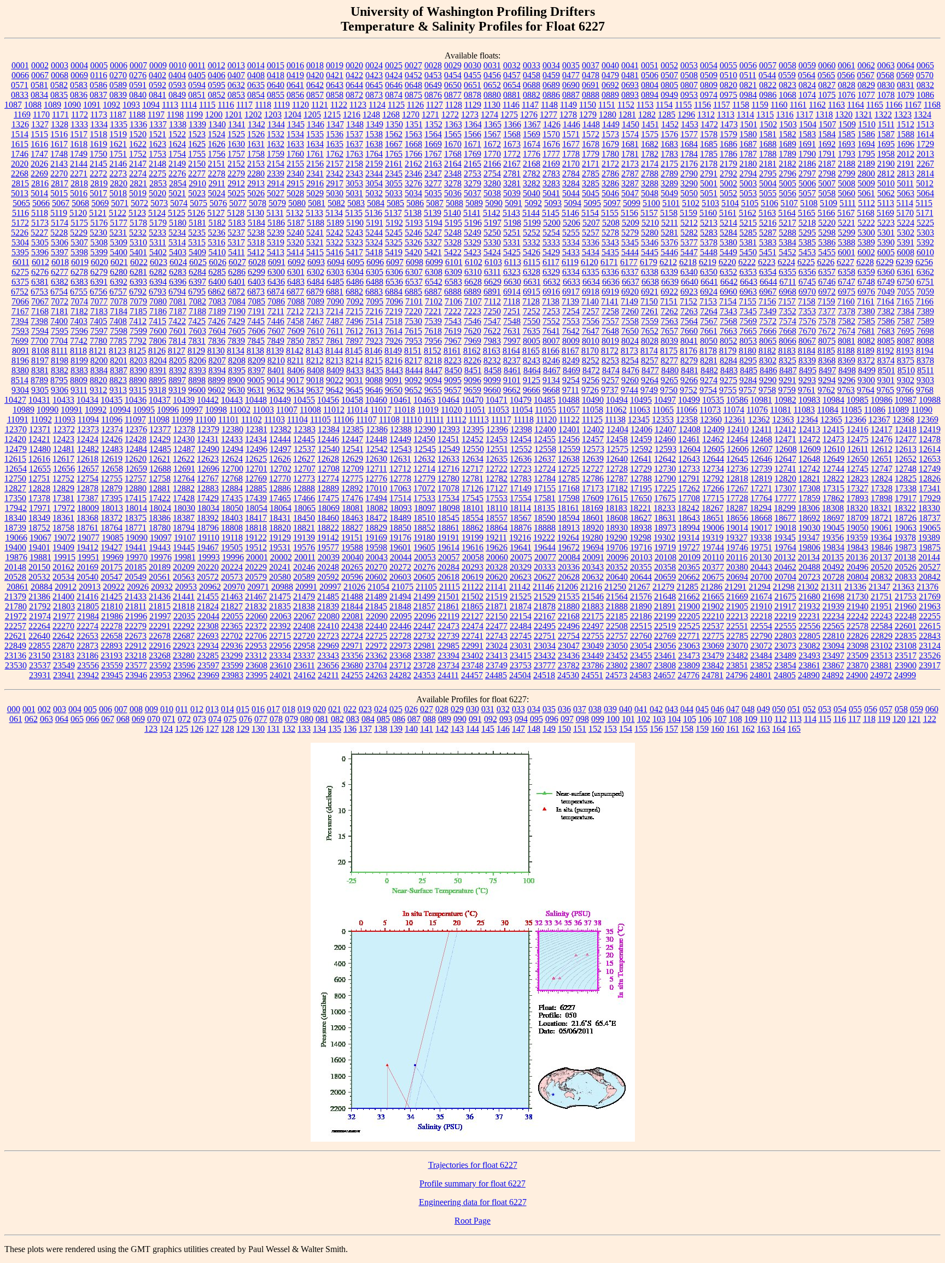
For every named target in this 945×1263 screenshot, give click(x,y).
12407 (665, 429)
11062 (616, 409)
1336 (138, 124)
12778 (400, 478)
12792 (713, 478)
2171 (590, 163)
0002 (40, 65)
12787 (617, 478)
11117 (501, 419)
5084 (375, 203)
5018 (118, 193)
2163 (433, 163)
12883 (208, 488)
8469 (571, 370)
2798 (827, 173)
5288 (787, 232)
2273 (118, 173)
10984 (833, 399)
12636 (521, 458)
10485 (545, 399)
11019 (428, 409)
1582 (787, 134)
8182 (767, 350)
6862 (216, 291)
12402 (593, 429)
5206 (571, 222)
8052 (728, 340)
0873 (374, 94)
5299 (846, 232)
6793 (157, 291)
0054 (709, 65)
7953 (413, 340)
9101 (512, 380)
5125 (176, 213)
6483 (296, 281)
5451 (768, 252)
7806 (157, 340)
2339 (275, 173)
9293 (807, 380)
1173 (98, 114)
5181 (197, 222)
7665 (748, 331)
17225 (665, 488)
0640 (275, 85)
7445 (256, 321)
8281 (709, 360)
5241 (315, 232)
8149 (393, 350)
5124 (157, 213)
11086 (874, 409)
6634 (591, 281)
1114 (188, 104)
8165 (531, 350)
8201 (118, 360)
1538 (374, 134)
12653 (930, 458)
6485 (335, 281)
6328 (531, 272)
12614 (930, 449)
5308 (99, 242)
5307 (79, 242)
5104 (730, 203)
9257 (610, 380)
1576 (669, 134)
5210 (650, 222)
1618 (79, 144)
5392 (925, 242)
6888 (453, 291)
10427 (15, 399)
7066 (20, 301)
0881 (512, 94)
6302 (315, 272)
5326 (413, 242)
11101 (228, 419)
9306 (59, 390)
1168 (932, 104)
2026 (39, 163)
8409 (335, 370)
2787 (630, 173)
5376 (669, 242)
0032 (512, 65)
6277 (59, 272)
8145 (354, 350)
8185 (826, 350)
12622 (184, 458)
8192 (885, 350)
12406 (641, 429)
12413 (809, 429)
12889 (328, 488)
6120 (589, 262)
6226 (826, 262)
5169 (885, 213)
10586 (737, 399)
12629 (352, 458)
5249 (472, 232)
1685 (709, 144)
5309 (118, 242)
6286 (237, 272)
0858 (334, 94)
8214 (354, 360)
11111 (434, 419)
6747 (846, 281)
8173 (629, 350)
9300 (866, 380)
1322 (883, 114)
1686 (728, 144)
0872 (354, 94)
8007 (551, 340)
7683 (886, 331)
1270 (410, 114)
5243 (354, 232)
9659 (472, 390)
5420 (413, 252)
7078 (118, 301)
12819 (761, 478)
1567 (492, 134)
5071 (120, 203)
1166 (893, 104)
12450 (424, 439)
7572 (768, 321)
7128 (531, 301)
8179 (728, 350)
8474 (611, 370)
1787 (748, 153)
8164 (511, 350)
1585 (846, 134)
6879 (315, 291)
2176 (689, 163)
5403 (177, 252)
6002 (866, 252)
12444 (280, 439)
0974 (709, 94)
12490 (208, 449)
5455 (827, 252)
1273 (470, 114)
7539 (433, 321)
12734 (713, 468)
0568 (885, 75)
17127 (497, 488)
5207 (591, 222)
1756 (216, 153)
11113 (479, 419)
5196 (473, 222)
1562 (393, 134)
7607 (276, 331)
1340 (217, 124)
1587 (886, 134)
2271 (79, 173)
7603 (197, 331)
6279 (99, 272)
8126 (157, 350)
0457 (512, 75)
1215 (332, 114)
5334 (571, 242)
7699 (19, 340)
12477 (906, 439)
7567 (709, 321)
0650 (453, 85)
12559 (569, 449)
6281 (138, 272)
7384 (905, 311)
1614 (925, 134)
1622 (138, 144)
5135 (354, 213)
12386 (377, 429)
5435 (610, 252)
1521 (157, 134)
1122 (338, 104)
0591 (138, 85)
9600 (197, 390)
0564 (806, 75)
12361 (735, 419)
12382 (280, 429)
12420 (15, 439)
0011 (197, 65)
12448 (376, 439)
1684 (689, 144)
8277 (669, 360)
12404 (617, 429)
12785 (569, 478)
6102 (473, 262)
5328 (453, 242)
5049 (669, 193)
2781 (512, 173)
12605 (714, 449)
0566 (846, 75)
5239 (275, 232)
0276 (138, 75)
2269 (39, 173)
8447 (433, 370)
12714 (424, 468)
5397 (59, 252)
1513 (925, 124)
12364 (807, 419)
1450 (630, 124)
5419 (393, 252)
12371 (40, 429)
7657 (669, 331)
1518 (98, 134)
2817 (59, 183)
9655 (433, 390)
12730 (665, 468)
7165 (905, 301)
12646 (761, 458)
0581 (39, 85)
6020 (99, 262)
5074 (179, 203)
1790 (807, 153)
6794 (177, 291)
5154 (590, 213)
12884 (232, 488)
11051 (475, 409)
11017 (381, 409)
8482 (709, 370)
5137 (393, 213)
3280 (492, 183)
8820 (98, 380)
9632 (275, 390)
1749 (79, 153)
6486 (355, 281)
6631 (532, 281)
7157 (787, 301)
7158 (806, 301)
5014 (39, 193)
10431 (39, 399)
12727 (593, 468)
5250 (492, 232)
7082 (197, 301)
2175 (669, 163)
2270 (59, 173)
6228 (865, 262)
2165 (472, 163)
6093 (316, 262)
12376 (136, 429)
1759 (275, 153)
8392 (177, 370)
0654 (512, 85)
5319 (275, 242)
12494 (232, 449)
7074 (79, 301)
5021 (177, 193)
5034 (413, 193)
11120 (546, 419)
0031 (492, 65)
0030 (472, 65)
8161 (452, 350)
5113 (885, 203)
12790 (665, 478)
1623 (157, 144)
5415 (315, 252)
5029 (315, 193)
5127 (216, 213)
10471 (497, 399)
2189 (866, 163)
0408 (256, 75)
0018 (315, 65)
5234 (177, 232)
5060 (846, 193)
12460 (665, 439)
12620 (136, 458)
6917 (571, 291)
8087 (905, 340)
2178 (709, 163)
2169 (551, 163)
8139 (275, 350)
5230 (98, 232)
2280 (256, 173)
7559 (649, 321)
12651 (881, 458)
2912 (236, 183)
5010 (886, 183)
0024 (374, 65)
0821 (748, 85)
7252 (531, 311)
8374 (886, 360)
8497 (827, 370)
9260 (630, 380)
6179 (648, 262)
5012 (925, 183)
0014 (256, 65)
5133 (314, 213)
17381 (63, 498)
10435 (111, 399)
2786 (610, 173)
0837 (98, 94)
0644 (354, 85)
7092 (355, 301)
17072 (424, 488)
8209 (256, 360)
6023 (158, 262)
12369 (927, 419)
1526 (256, 134)
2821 (138, 183)
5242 (334, 232)
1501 (748, 124)
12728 (617, 468)
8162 (472, 350)
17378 (39, 498)
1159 (759, 104)
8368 (827, 360)
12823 (857, 478)
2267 (925, 163)
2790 (689, 173)
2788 (649, 173)
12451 (448, 439)
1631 (256, 144)
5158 (669, 213)
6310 (473, 272)
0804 (649, 85)
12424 (87, 439)
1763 (354, 153)
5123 (137, 213)
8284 (728, 360)
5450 (748, 252)
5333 (551, 242)
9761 (806, 390)
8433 (355, 370)
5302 (905, 232)
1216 (351, 114)
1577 (689, 134)
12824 (881, 478)
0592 (157, 85)
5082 (336, 203)
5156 (629, 213)
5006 (807, 183)
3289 (669, 183)
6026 (217, 262)
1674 (531, 144)
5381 (748, 242)
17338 (906, 488)
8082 (866, 340)
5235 (197, 232)
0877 (453, 94)
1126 (415, 104)
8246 (551, 360)
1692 (827, 144)
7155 (747, 301)
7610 (315, 331)
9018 (315, 380)
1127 (434, 104)
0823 (787, 85)
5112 (866, 203)
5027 (275, 193)
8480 (670, 370)
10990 (48, 409)
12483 (112, 449)
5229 (79, 232)
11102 (251, 419)
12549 (449, 449)
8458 (492, 370)
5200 (552, 222)
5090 (494, 203)
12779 (424, 478)
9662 (512, 390)
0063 (886, 65)
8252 (590, 360)
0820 (728, 85)
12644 (713, 458)
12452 (472, 439)
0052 (669, 65)
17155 (545, 488)
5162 (747, 213)
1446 (571, 124)
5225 (925, 222)
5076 (218, 203)
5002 (728, 183)
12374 (112, 429)
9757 (747, 390)
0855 (275, 94)
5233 (157, 232)
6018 (60, 262)
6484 (315, 281)
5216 (768, 222)
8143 (314, 350)
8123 (117, 350)
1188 (137, 114)
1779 (590, 153)
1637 (354, 144)
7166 (925, 301)
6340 (689, 272)
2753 (472, 173)
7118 (511, 301)
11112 (456, 419)
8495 (807, 370)
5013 (19, 193)
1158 (740, 104)
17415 (136, 498)
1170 (41, 114)
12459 (641, 439)
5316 (216, 242)
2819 (99, 183)
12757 (136, 478)
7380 (866, 311)
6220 (727, 262)
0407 (236, 75)
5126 (196, 213)
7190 (237, 311)
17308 (809, 488)
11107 (366, 419)
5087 (435, 203)
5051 (709, 193)
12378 (184, 429)
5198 (512, 222)
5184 (256, 222)
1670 (453, 144)
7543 (453, 321)
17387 (87, 498)
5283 (709, 232)
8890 (138, 380)
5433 (571, 252)
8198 (59, 360)
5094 (572, 203)
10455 (304, 399)
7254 (571, 311)
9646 (374, 390)
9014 (275, 380)
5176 (99, 222)
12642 (665, 458)
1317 (804, 114)
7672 (827, 331)
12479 (16, 449)
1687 (748, 144)
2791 (709, 173)
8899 (216, 380)
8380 (20, 370)
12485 (160, 449)
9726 (590, 390)
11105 (320, 419)
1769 (472, 153)
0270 (118, 75)
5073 (159, 203)
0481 (630, 75)
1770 (492, 153)
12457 (593, 439)
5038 (492, 193)
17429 (208, 498)
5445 (649, 252)
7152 (688, 301)
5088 (454, 203)
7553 (571, 321)
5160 (708, 213)
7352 (787, 311)
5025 (236, 193)
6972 (827, 291)
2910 (197, 183)
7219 (393, 311)
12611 (857, 449)
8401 (276, 370)
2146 (118, 163)
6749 (886, 281)
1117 (244, 104)
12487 (184, 449)
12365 (831, 419)
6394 (158, 281)
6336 (610, 272)
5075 (198, 203)
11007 (287, 409)
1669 (433, 144)
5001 (709, 183)
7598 (118, 331)
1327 (40, 124)
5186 (276, 222)
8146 (373, 350)
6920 (630, 291)
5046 (610, 193)
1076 (846, 94)
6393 (138, 281)
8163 (491, 350)
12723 (521, 468)
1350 (394, 124)
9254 (571, 380)
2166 (492, 163)
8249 (571, 360)
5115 (923, 203)
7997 (512, 340)
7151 (669, 301)
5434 (590, 252)
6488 (374, 281)
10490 (593, 399)
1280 (607, 114)
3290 (689, 183)
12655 (40, 468)
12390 (425, 429)
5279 (630, 232)
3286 (610, 183)
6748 (866, 281)
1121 (319, 104)
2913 (256, 183)
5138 (413, 213)
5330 (492, 242)
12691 (184, 468)
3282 (531, 183)
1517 (79, 134)
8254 (630, 360)
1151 (606, 104)
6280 (118, 272)
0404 (177, 75)
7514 (374, 321)
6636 (611, 281)
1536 (334, 134)
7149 (629, 301)
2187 (827, 163)
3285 (590, 183)
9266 (689, 380)
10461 (400, 399)
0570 (925, 75)
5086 (415, 203)
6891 (492, 291)
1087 (13, 104)
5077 (238, 203)
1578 (709, 134)
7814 (177, 340)
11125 (592, 419)
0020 (354, 65)
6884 (393, 291)
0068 (59, 75)
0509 (709, 75)
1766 (413, 153)
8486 (768, 370)
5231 (118, 232)
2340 (295, 173)
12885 (256, 488)
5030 (334, 193)
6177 (629, 262)
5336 (590, 242)
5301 (886, 232)
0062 (866, 65)
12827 (15, 488)
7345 (748, 311)
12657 (88, 468)
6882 (354, 291)
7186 (158, 311)
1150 (587, 104)
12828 (39, 488)
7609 (296, 331)
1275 (509, 114)
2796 (787, 173)
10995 (144, 409)
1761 (315, 153)
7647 (590, 331)
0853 (236, 94)
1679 (610, 144)
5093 (553, 203)
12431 (208, 439)
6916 (551, 291)
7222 (453, 311)
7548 (512, 321)
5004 (768, 183)
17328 (881, 488)
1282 (647, 114)
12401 (569, 429)
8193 (905, 350)
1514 (19, 134)
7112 (492, 301)
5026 (256, 193)
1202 (253, 114)
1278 (568, 114)
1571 (571, 134)
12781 (472, 478)
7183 (99, 311)
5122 (117, 213)
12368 (903, 419)
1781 (630, 153)
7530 (413, 321)
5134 (334, 213)
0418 (275, 75)
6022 (139, 262)
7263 (689, 311)
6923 (689, 291)
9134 (551, 380)
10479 (521, 399)
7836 (216, 340)
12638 (569, 458)
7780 (98, 340)
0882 (531, 94)
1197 (156, 114)
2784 (571, 173)
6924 (709, 291)
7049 (886, 291)
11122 (569, 419)
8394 (217, 370)
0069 (79, 75)
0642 (315, 85)
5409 (197, 252)
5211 (669, 222)
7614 (393, 331)
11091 (17, 419)
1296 (686, 114)
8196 (20, 360)
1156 (702, 104)
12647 (785, 458)
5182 (217, 222)
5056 (787, 193)
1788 (768, 153)
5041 (551, 193)
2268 (19, 173)
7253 (551, 311)
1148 (549, 104)
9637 (315, 390)
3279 (472, 183)
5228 (59, 232)
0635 (256, 85)
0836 (79, 94)
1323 (903, 114)
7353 (807, 311)
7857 (315, 340)
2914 (275, 183)
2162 (413, 163)
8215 (374, 360)
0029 (453, 65)
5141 (472, 213)
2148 (157, 163)
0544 (767, 75)
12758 (160, 478)
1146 (511, 104)
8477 (650, 370)
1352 (433, 124)
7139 (570, 301)
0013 (236, 65)
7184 (118, 311)
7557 (610, 321)
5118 (39, 213)
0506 (649, 75)
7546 (472, 321)
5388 (846, 242)
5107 (789, 203)
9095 (453, 380)
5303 (925, 232)
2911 (216, 183)
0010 (177, 65)
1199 (194, 114)
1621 (118, 144)
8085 (886, 340)
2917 (334, 183)
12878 (87, 488)
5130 (255, 213)
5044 (571, 193)
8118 (78, 350)
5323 (354, 242)
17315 (833, 488)
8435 (374, 370)
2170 (571, 163)
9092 (413, 380)
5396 (40, 252)
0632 (236, 85)
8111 (59, 350)
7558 (630, 321)
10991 (72, 409)
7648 (610, 331)
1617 (59, 144)
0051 (649, 65)
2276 (177, 173)
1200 (214, 114)
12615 (15, 458)
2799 (846, 173)
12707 (305, 468)
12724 (545, 468)
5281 (669, 232)
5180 (177, 222)
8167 (570, 350)
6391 (99, 281)
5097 (612, 203)
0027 (413, 65)
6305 (374, 272)
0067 (40, 75)
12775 (352, 478)
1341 (237, 124)
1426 (552, 124)
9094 (433, 380)
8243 (531, 360)
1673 (512, 144)
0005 (99, 65)
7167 (20, 311)
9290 (768, 380)
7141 (610, 301)
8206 (197, 360)
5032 (374, 193)
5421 (433, 252)
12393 (449, 429)
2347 (433, 173)
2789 (669, 173)
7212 (295, 311)
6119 (570, 262)
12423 (63, 439)
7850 (295, 340)
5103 (710, 203)
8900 (236, 380)
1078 (886, 94)
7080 (158, 301)
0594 (197, 85)
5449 (728, 252)
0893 (630, 94)
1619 (98, 144)
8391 (158, 370)
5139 (432, 213)
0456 (492, 75)
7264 (709, 311)
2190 (886, 163)
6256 (924, 262)
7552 (551, 321)
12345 (639, 419)
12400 (545, 429)
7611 (334, 331)
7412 (138, 321)
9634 (295, 390)
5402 (158, 252)
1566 (472, 134)
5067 (60, 203)
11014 (357, 409)
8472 (591, 370)
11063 (639, 409)
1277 (548, 114)
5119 (58, 213)
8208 (237, 360)
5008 (846, 183)
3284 (571, 183)
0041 (630, 65)
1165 (874, 104)
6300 (276, 272)
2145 (98, 163)
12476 (881, 439)
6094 (336, 262)
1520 (138, 134)
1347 (335, 124)
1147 (530, 104)
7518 (393, 321)
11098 (159, 419)
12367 (879, 419)
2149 (177, 163)
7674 (846, 331)
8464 (532, 370)
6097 (395, 262)
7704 (59, 340)
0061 (846, 65)
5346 (649, 242)
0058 (787, 65)
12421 (39, 439)
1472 (709, 124)
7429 (236, 321)
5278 (610, 232)
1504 (807, 124)
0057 (768, 65)
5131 (275, 213)
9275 (728, 380)
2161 (393, 163)
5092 (533, 203)
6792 (138, 291)
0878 (472, 94)
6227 (845, 262)
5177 (118, 222)
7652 (649, 331)
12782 (497, 478)
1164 (855, 104)
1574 (630, 134)
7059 (925, 291)
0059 (807, 65)
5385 (807, 242)
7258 (610, 311)
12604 (690, 449)
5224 (905, 222)
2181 (768, 163)
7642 (571, 331)
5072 (139, 203)
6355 (787, 272)
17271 (761, 488)
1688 (768, 144)
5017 (98, 193)
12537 (305, 449)
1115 (207, 104)
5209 (630, 222)
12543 (401, 449)
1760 (295, 153)
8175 (669, 350)
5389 (866, 242)
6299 (256, 272)
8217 (413, 360)
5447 (689, 252)
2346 (413, 173)
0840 (138, 94)
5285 (748, 232)
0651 (472, 85)
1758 (256, 153)
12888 (304, 488)
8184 (806, 350)
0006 (118, 65)
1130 (491, 104)
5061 (866, 193)
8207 (217, 360)
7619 (453, 331)
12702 (280, 468)
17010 (376, 488)
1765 (393, 153)
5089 (474, 203)
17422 (160, 498)
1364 (473, 124)
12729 (641, 468)
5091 (513, 203)
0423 (374, 75)
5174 (59, 222)
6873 (256, 291)
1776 (531, 153)
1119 (281, 104)
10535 (713, 399)
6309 (453, 272)
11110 (412, 419)
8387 (118, 370)
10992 (96, 409)
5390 (886, 242)
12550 (473, 449)
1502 (768, 124)
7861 (334, 340)
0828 (846, 85)
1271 (430, 114)
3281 (512, 183)
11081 (780, 409)
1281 (627, 114)
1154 (664, 104)
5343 (610, 242)
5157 (649, 213)
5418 (374, 252)
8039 (669, 340)
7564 (689, 321)
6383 (79, 281)
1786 (728, 153)
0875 (413, 94)
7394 (19, 321)
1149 (568, 104)
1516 (59, 134)
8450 (453, 370)
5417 (354, 252)
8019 (610, 340)
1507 (827, 124)
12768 (232, 478)
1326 (20, 124)
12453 (497, 439)
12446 (328, 439)
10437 (160, 399)
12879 (111, 488)
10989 (23, 409)
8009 (571, 340)
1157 (721, 104)
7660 (689, 331)
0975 (728, 94)
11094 (88, 419)
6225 (806, 262)
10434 (87, 399)
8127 (176, 350)
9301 (886, 380)
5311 (157, 242)
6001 (846, 252)
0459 (551, 75)
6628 (473, 281)
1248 (371, 114)
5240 (295, 232)
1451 (650, 124)
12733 (689, 468)
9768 (925, 390)
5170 (905, 213)
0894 (649, 94)
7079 (138, 301)
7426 (216, 321)
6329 (551, 272)
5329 (472, 242)
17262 (689, 488)
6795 (197, 291)
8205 (177, 360)
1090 (72, 104)
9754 (708, 390)
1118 (263, 104)
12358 (687, 419)
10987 (906, 399)
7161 (865, 301)
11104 (297, 419)
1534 (295, 134)
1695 (886, 144)
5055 (768, 193)
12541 (353, 449)
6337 (630, 272)
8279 (689, 360)
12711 (376, 468)
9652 (413, 390)
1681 (630, 144)
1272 (450, 114)
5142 (491, 213)
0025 (393, 65)
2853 (158, 183)
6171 (609, 262)
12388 (401, 429)
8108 (40, 350)
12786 (593, 478)
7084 (237, 301)
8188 (846, 350)
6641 (709, 281)
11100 (205, 419)
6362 (925, 272)
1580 (748, 134)
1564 (433, 134)
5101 (671, 203)
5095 (592, 203)
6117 (550, 262)
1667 (393, 144)
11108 (389, 419)
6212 (668, 262)
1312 (706, 114)
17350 (15, 498)
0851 (197, 94)
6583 (453, 281)
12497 (280, 449)
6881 (334, 291)
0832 (925, 85)
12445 (304, 439)
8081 (846, 340)
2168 (531, 163)
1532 (275, 134)
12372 (64, 429)
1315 (765, 114)
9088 (374, 380)
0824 (807, 85)
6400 (217, 281)
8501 (886, 370)
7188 (197, 311)
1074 (807, 94)
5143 (511, 213)
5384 (787, 242)
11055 (545, 409)
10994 (120, 409)
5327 (433, 242)
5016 (79, 193)
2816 (40, 183)
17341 (930, 488)
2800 (866, 173)
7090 (335, 301)
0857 (315, 94)
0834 (39, 94)
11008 (310, 409)
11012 (334, 409)
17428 (184, 498)
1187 (117, 114)
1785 (709, 153)
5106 (769, 203)
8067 (807, 340)
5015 (59, 193)
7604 (217, 331)
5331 (512, 242)
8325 (787, 360)
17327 (857, 488)
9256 (590, 380)
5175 (79, 222)
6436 (276, 281)
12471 (785, 439)
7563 (669, 321)
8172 (610, 350)
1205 (312, 114)
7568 (728, 321)
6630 (512, 281)
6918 (590, 291)
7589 (925, 321)
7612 (354, 331)
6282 (158, 272)
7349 (768, 311)
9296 (846, 380)
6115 (531, 262)
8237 (512, 360)
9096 (472, 380)
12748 (906, 468)
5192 (394, 222)
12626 (280, 458)
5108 (809, 203)
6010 (925, 252)
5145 (550, 213)
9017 (295, 380)
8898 (197, 380)
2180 (748, 163)
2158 (354, 163)
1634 (315, 144)
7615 (413, 331)
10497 (665, 399)
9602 (216, 390)
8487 (788, 370)
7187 (177, 311)
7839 (236, 340)
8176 (688, 350)
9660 (492, 390)
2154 (275, 163)
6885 (413, 291)
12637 (545, 458)
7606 (256, 331)
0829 (866, 85)
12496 (256, 449)
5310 (138, 242)
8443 (394, 370)
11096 (111, 419)
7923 (374, 340)
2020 (19, 163)
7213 (315, 311)
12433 (232, 439)
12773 (304, 478)
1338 (177, 124)
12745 (857, 468)
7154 (728, 301)
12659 (136, 468)
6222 (747, 262)
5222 (866, 222)
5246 (413, 232)
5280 (649, 232)
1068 (787, 94)
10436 (136, 399)
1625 (197, 144)
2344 (374, 173)
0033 (531, 65)
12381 (256, 429)
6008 (905, 252)
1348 (355, 124)
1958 (886, 153)
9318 (157, 390)
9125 (531, 380)
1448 (591, 124)
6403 (256, 281)
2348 (453, 173)
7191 (256, 311)
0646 (393, 85)
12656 (64, 468)
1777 (551, 153)
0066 (20, 75)
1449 (611, 124)
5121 (98, 213)
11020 (451, 409)
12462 (713, 439)
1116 (226, 104)
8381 (40, 370)
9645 (354, 390)
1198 (175, 114)
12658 (112, 468)
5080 (297, 203)
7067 (40, 301)
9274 (709, 380)
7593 (20, 331)
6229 (885, 262)
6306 (394, 272)
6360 (886, 272)
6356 (807, 272)
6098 (414, 262)
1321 (863, 114)
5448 (709, 252)
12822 (833, 478)
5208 (611, 222)
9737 (610, 390)
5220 (827, 222)
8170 (590, 350)
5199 (532, 222)
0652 (492, 85)
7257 (590, 311)
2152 (236, 163)
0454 (453, 75)
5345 (630, 242)
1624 (177, 144)
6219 (707, 262)
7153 (708, 301)
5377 (689, 242)
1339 (197, 124)
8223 (453, 360)
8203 (138, 360)
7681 (866, 331)
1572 (590, 134)
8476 (630, 370)
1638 (374, 144)
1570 (551, 134)
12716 (448, 468)
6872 (236, 291)
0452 (413, 75)
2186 (807, 163)
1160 (779, 104)
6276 (40, 272)
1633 (295, 144)
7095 (374, 301)
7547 (492, 321)
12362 (759, 419)
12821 (809, 478)
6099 (434, 262)
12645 (737, 458)
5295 (807, 232)
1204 (292, 114)
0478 (590, 75)
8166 (550, 350)
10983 (809, 399)
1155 (683, 104)
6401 (237, 281)
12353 (663, 419)
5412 (256, 252)
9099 (492, 380)
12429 (160, 439)
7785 (118, 340)
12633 (448, 458)
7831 (197, 340)
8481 (689, 370)
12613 (906, 449)
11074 (733, 409)
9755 (728, 390)
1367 (532, 124)
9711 (570, 390)
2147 (138, 163)
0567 (865, 75)
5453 (807, 252)
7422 (177, 321)
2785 (590, 173)
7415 (157, 321)
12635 (497, 458)
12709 (353, 468)
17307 (785, 488)
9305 (40, 390)
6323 (512, 272)
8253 (610, 360)
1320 (844, 114)
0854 (256, 94)
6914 (512, 291)
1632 (275, 144)
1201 (233, 114)
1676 (551, 144)
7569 (748, 321)
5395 (20, 252)
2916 (315, 183)
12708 (329, 468)
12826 (930, 478)
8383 (79, 370)
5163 (767, 213)
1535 (315, 134)
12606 (738, 449)
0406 (216, 75)
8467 (552, 370)
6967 (768, 291)
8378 (925, 360)
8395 (237, 370)
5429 (551, 252)
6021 (119, 262)
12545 (425, 449)
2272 (98, 173)
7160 (846, 301)
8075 (827, 340)
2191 (905, 163)
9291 (787, 380)
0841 (157, 94)
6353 (748, 272)
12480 (40, 449)
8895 (157, 380)
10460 (376, 399)
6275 (20, 272)
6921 (649, 291)
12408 (690, 429)
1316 (785, 114)
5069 (100, 203)
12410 (738, 429)
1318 (824, 114)
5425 (512, 252)
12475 (857, 439)
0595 (216, 85)
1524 (216, 134)
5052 (728, 193)
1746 (19, 153)
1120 (300, 104)
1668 (413, 144)
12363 (783, 419)
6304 (355, 272)
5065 (21, 203)
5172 (20, 222)
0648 (413, 85)
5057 (807, 193)
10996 (168, 409)
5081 (316, 203)
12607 (762, 449)
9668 (551, 390)
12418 (906, 429)
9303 (925, 380)
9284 (748, 380)
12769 (256, 478)
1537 (354, 134)
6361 (905, 272)
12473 (833, 439)
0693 (630, 85)
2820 (118, 183)
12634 (472, 458)
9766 (905, 390)
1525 (236, 134)
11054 (522, 409)
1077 (866, 94)
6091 (276, 262)
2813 (905, 173)
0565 (826, 75)
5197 (492, 222)
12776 (376, 478)
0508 (689, 75)
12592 (641, 449)
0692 (610, 85)
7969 (472, 340)
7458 (295, 321)
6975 (846, 291)
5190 (355, 222)
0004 (79, 65)
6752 (19, 291)
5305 (40, 242)
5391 (905, 242)
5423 (472, 252)
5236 (216, 232)
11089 (898, 409)
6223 (766, 262)
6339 (669, 272)
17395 (111, 498)
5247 (433, 232)
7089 (315, 301)
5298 (827, 232)
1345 (296, 124)
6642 (729, 281)
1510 (867, 124)
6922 (669, 291)
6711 (787, 281)
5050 (689, 193)
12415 (833, 429)
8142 (295, 350)
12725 (569, 468)
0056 (748, 65)
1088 (33, 104)
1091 (92, 104)
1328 (59, 124)
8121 (98, 350)
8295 (748, 360)
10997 (192, 409)
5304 (20, 242)
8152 (432, 350)
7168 (40, 311)
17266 (713, 488)
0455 (472, 75)
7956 (433, 340)
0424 (393, 75)
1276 (529, 114)
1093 (131, 104)
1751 (118, 153)
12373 (88, 429)
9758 (767, 390)
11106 (343, 419)
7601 (177, 331)
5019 (138, 193)
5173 (40, 222)
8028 (649, 340)
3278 (453, 183)
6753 (39, 291)
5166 (826, 213)
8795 (59, 380)
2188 (846, 163)
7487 (334, 321)
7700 (39, 340)
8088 (925, 340)
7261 (649, 311)
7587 (905, 321)
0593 (177, 85)
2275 (157, 173)
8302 (768, 360)
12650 (857, 458)
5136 (373, 213)
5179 (158, 222)
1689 (787, 144)
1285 (666, 114)
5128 (235, 213)
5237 (236, 232)
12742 (809, 468)
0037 (590, 65)
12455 (545, 439)
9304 (20, 390)
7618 (433, 331)
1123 (357, 104)
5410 (217, 252)
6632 (552, 281)
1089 (52, 104)
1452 (670, 124)
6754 (59, 291)
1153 (645, 104)
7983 (492, 340)
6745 (807, 281)
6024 (178, 262)
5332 (531, 242)
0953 (689, 94)
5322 (334, 242)
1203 (273, 114)
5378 (709, 242)
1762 (334, 153)
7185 (138, 311)
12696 (208, 468)
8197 (40, 360)
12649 (833, 458)
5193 (414, 222)
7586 (886, 321)
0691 (590, 85)
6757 (118, 291)
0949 (669, 94)
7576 (807, 321)
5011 (905, 183)
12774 (328, 478)
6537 (414, 281)
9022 (334, 380)
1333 (79, 124)
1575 (649, 134)
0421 (334, 75)
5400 (118, 252)
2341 (315, 173)
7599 (138, 331)
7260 (630, 311)
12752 (63, 478)
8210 (276, 360)
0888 (590, 94)
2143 (59, 163)
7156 (767, 301)
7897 (354, 340)
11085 (851, 409)
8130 (216, 350)
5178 (138, 222)
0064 (905, 65)
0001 (20, 65)
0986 (768, 94)
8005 (531, 340)
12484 (136, 449)
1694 (866, 144)
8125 (137, 350)
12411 (761, 429)
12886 (280, 488)
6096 (375, 262)
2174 (649, 163)
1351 (414, 124)
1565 (453, 134)
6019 (80, 262)
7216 (374, 311)
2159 (374, 163)
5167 (846, 213)
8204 (158, 360)
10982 (785, 399)
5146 (570, 213)
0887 (571, 94)
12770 (280, 478)
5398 (79, 252)
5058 (827, 193)
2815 (20, 183)
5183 (237, 222)
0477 (571, 75)
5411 (236, 252)
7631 (512, 331)
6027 (237, 262)
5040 (531, 193)
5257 (590, 232)
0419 (295, 75)
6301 (296, 272)
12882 (184, 488)
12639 (593, 458)
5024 (216, 193)
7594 (40, 331)
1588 (905, 134)
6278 (79, 272)
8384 (99, 370)
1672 (492, 144)
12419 (930, 429)
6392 (118, 281)
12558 (545, 449)
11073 (710, 409)
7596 (79, 331)
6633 (571, 281)
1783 (669, 153)
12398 (521, 429)
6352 (728, 272)
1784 (689, 153)
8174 (649, 350)
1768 (453, 153)
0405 (197, 75)
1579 (728, 134)
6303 (335, 272)
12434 (256, 439)
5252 (531, 232)
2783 (551, 173)
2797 (807, 173)
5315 (197, 242)
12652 (906, 458)
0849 (177, 94)
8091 (21, 350)
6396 (177, 281)
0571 (19, 85)
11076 (757, 409)
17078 (448, 488)
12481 (64, 449)
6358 (846, 272)
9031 (354, 380)
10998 (216, 409)
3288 (649, 183)
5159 (688, 213)
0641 (295, 85)
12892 (352, 488)
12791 (689, 478)
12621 (160, 458)
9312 (98, 390)
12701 (256, 468)
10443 (232, 399)
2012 (905, 153)
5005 (787, 183)
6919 (610, 291)
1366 (512, 124)
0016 (295, 65)
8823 (118, 380)
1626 (216, 144)
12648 (809, 458)
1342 (256, 124)
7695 (905, 331)
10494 (617, 399)
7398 (39, 321)
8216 (393, 360)
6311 (492, 272)
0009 (158, 65)
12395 (473, 429)
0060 (827, 65)
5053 (748, 193)
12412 (785, 429)
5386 (827, 242)
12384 (329, 429)
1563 (413, 134)
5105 (750, 203)
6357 (827, 272)
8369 (846, 360)
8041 (689, 340)
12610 (834, 449)
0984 (748, 94)
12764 (184, 478)
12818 (737, 478)
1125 (396, 104)
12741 (785, 468)
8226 (472, 360)
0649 (433, 85)
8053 (748, 340)
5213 (709, 222)
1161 (798, 104)
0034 (551, 65)
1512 (905, 124)
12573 (593, 449)
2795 (768, 173)
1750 (98, 153)
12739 (761, 468)
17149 (521, 488)
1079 (905, 94)
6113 (512, 262)
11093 (64, 419)
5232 (138, 232)
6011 (21, 262)
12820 (785, 478)
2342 (334, 173)
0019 (334, 65)
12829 (63, 488)
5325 (393, 242)
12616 (39, 458)
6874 (275, 291)
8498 (847, 370)
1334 (99, 124)
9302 (905, 380)
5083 (356, 203)
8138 (255, 350)
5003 (748, 183)
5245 (393, 232)
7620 (472, 331)
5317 (236, 242)
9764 (865, 390)
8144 (334, 350)
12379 (208, 429)
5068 (80, 203)
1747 (39, 153)
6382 (59, 281)
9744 (629, 390)
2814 (925, 173)
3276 (413, 183)
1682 (649, 144)
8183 (787, 350)
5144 (531, 213)
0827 (827, 85)
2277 (197, 173)
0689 (551, 85)
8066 (787, 340)
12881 (160, 488)
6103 (493, 262)
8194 (925, 350)
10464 (448, 399)
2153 (256, 163)
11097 (135, 419)
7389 (925, 311)
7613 (374, 331)
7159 (826, 301)
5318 (256, 242)
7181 (59, 311)
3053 (354, 183)
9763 (846, 390)
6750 (905, 281)
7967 (453, 340)
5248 (453, 232)
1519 (118, 134)
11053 (498, 409)
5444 (630, 252)
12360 (711, 419)
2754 (492, 173)
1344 (276, 124)
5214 (728, 222)
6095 (355, 262)
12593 (665, 449)
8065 (768, 340)
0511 (747, 75)
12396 (497, 429)
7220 (413, 311)
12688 (160, 468)
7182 (79, 311)
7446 (275, 321)
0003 (59, 65)
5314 (177, 242)
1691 (807, 144)
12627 (304, 458)
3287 (630, 183)
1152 (625, 104)
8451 (473, 370)
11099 (182, 419)
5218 (807, 222)
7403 (79, 321)
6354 (768, 272)
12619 (111, 458)
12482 (88, 449)
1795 (866, 153)
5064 (925, 193)
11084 (827, 409)
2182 (787, 163)
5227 (39, 232)
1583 (807, 134)
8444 (414, 370)
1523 (197, 134)
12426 (111, 439)
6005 (886, 252)
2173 (630, 163)
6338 (649, 272)
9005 (256, 380)
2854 (177, 183)
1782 (649, 153)
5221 (846, 222)
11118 (524, 419)
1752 (138, 153)
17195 (641, 488)
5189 (335, 222)
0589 (118, 85)
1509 (847, 124)
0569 (905, 75)
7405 (98, 321)
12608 (786, 449)
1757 (236, 153)
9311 (79, 390)
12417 (881, 429)
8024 (630, 340)
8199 (79, 360)
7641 (551, 331)
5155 (610, 213)
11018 (404, 409)
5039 (512, 193)
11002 (239, 409)
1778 (571, 153)
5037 (472, 193)
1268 (391, 114)
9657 (453, 390)
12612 (881, 449)
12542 (377, 449)
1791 (827, 153)
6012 (40, 262)
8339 (807, 360)
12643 (689, 458)
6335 (590, 272)
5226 (19, 232)
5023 (197, 193)
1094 (151, 104)
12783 (521, 478)
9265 (669, 380)
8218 (433, 360)
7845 (256, 340)
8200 (99, 360)
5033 (393, 193)
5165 (806, 213)
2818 (79, 183)
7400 (59, 321)
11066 (686, 409)
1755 (197, 153)
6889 (472, 291)
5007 (827, 183)
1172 (79, 114)
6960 (728, 291)
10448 (256, 399)
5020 (157, 193)
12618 (87, 458)
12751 (39, 478)
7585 (866, 321)
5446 (669, 252)
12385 (353, 429)
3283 (551, 183)
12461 (689, 439)
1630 (236, 144)
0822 (768, 85)
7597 (99, 331)
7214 (334, 311)
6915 (531, 291)
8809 (79, 380)
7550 (531, 321)
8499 (867, 370)
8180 (747, 350)
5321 (315, 242)
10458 (352, 399)
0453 (433, 75)
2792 (728, 173)
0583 (79, 85)
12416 (857, 429)
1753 (157, 153)
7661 (709, 331)
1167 (913, 104)
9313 (118, 390)
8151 (413, 350)
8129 (196, 350)
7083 (217, 301)
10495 (641, 399)
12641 (641, 458)
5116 (20, 213)
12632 (424, 458)
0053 (689, 65)
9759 (787, 390)
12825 (906, 478)
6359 (866, 272)
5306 (59, 242)
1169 (22, 114)
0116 (98, 75)
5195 (453, 222)
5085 (395, 203)
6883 (374, 291)
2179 (728, 163)
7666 (768, 331)
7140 (590, 301)
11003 (263, 409)
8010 (590, 340)
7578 (827, 321)
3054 (374, 183)
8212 (315, 360)
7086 (276, 301)
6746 (827, 281)
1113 (170, 104)
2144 (79, 163)
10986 (881, 399)
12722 (497, 468)
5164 (787, 213)
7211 (275, 311)
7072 (59, 301)
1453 (689, 124)
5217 (787, 222)
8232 (492, 360)
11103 (274, 419)
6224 (786, 262)
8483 (729, 370)
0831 (905, 85)
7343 (728, 311)
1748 (59, 153)
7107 (473, 301)
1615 (19, 144)
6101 (454, 262)
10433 (63, 399)
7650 (630, 331)
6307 (414, 272)
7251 (512, 311)
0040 (610, 65)
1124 (377, 104)
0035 (571, 65)
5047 (630, 193)
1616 (39, 144)
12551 (497, 449)
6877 (295, 291)
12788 (641, 478)
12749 (930, 468)
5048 (649, 193)
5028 (295, 193)
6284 (197, 272)
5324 (374, 242)
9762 (826, 390)
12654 (16, 468)
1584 (827, 134)
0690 (571, 85)
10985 (857, 399)
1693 (846, 144)
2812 (886, 173)
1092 (111, 104)
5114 (904, 203)
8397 (256, 370)
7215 (354, 311)
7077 (99, 301)
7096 (394, 301)
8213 (334, 360)
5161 (728, 213)
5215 (748, 222)
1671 (472, 144)
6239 (904, 262)
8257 (649, 360)
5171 (925, 213)
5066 (41, 203)
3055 (393, 183)
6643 (748, 281)
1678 (590, 144)
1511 (886, 124)
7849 (275, 340)
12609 (810, 449)
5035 (433, 193)
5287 (768, 232)
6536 (394, 281)
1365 (492, 124)
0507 (669, 75)
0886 (551, 94)
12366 (855, 419)
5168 (865, 213)
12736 (737, 468)
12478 (930, 439)
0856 (295, 94)
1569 (531, 134)
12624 (232, 458)
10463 (424, 399)
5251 (512, 232)
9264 (649, 380)
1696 (905, 144)
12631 (400, 458)
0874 (393, 94)
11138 (615, 419)
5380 (728, 242)
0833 (19, 94)
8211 (295, 360)
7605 (237, 331)
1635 (334, 144)
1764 (374, 153)
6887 (433, 291)
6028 (257, 262)
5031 (354, 193)
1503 (788, 124)
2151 (216, 163)
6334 (571, 272)
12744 (833, 468)
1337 (158, 124)
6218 (688, 262)
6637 (630, 281)
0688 (531, 85)
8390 (138, 370)
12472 (809, 439)
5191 (374, 222)
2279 (236, 173)
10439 (184, 399)
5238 (256, 232)
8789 (39, 380)
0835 (59, 94)
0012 (216, 65)
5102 (690, 203)
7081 (177, 301)
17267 (737, 488)
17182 (617, 488)
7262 (669, 311)
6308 (433, 272)
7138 (550, 301)
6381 (40, 281)
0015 (275, 65)
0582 (59, 85)
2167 (512, 163)
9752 (688, 390)
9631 (256, 390)
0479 (610, 75)
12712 (400, 468)
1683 (669, 144)
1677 (571, 144)
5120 (78, 213)
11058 (592, 409)
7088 (296, 301)
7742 (79, 340)
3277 (433, 183)
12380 (232, 429)
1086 (925, 94)
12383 (305, 429)
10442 (208, 399)
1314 (745, 114)
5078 (257, 203)
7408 (118, 321)
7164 (885, 301)
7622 (492, 331)
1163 (836, 104)
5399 (99, 252)
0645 (374, 85)
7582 (846, 321)
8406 (296, 370)
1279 (588, 114)
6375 (20, 281)
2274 (138, 173)
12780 (448, 478)
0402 (157, 75)
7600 (158, 331)
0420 (315, 75)
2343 (354, 173)
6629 (492, 281)
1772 (512, 153)
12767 (208, 478)
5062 (886, 193)
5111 (847, 203)
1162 (817, 104)
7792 (138, 340)
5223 (886, 222)
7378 (846, 311)
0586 (98, 85)
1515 (39, 134)
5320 (295, 242)
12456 (569, 439)
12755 (111, 478)
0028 (433, 65)
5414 (295, 252)
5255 (571, 232)
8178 (708, 350)
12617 (63, 458)
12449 (400, 439)
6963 (748, 291)
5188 (315, 222)
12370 (16, 429)
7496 (354, 321)
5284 (728, 232)
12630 (376, 458)
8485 (748, 370)
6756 (98, 291)
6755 (79, 291)
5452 (787, 252)
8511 (925, 370)
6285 (217, 272)
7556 (590, 321)
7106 (453, 301)
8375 (905, 360)
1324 (922, 114)
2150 (197, 163)
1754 (177, 153)
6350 (709, 272)
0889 (610, 94)
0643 (334, 85)
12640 (617, 458)
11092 (41, 419)
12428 (136, 439)
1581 (768, 134)
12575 (617, 449)
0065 (925, 65)
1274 (489, 114)
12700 (232, 468)
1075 (827, 94)
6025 (198, 262)
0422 (354, 75)
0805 (669, 85)
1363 (453, 124)
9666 (531, 390)
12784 (545, 478)
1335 (118, 124)
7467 (315, 321)
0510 (728, 75)
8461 (512, 370)
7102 (433, 301)
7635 (531, 331)
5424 (492, 252)
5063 (905, 193)
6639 (670, 281)
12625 (256, 458)
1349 (374, 124)
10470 (472, 399)
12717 (472, 468)
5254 (551, 232)
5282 (689, 232)
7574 (787, 321)
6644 (768, 281)
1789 (787, 153)
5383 (768, 242)
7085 (256, 301)
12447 (352, 439)
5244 (374, 232)
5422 (453, 252)
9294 (827, 380)
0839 (118, 94)
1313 (725, 114)
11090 (921, 409)
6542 (433, 281)
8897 (177, 380)
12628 (328, 458)
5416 (334, 252)
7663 (728, 331)
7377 (827, 311)
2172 (610, 163)
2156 (315, 163)
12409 (714, 429)
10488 (569, 399)
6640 (689, 281)
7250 (492, 311)
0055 (728, 65)
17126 (472, 488)
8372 (866, 360)
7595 (59, 331)
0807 (689, 85)
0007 (138, 65)
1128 (453, 104)
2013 (925, 153)
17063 (400, 488)
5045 (590, 193)
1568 (512, 134)
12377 (160, 429)
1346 (315, 124)
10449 (280, 399)
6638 (650, 281)
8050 (709, 340)
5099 (631, 203)
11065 (663, 409)
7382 (886, 311)
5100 (651, 203)
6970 (807, 291)
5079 (277, 203)
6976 (866, 291)
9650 (393, 390)
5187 (296, 222)
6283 (177, 272)
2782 (531, 173)
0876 (433, 94)
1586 (866, 134)
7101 (414, 301)
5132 (295, 213)
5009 (866, 183)
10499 (689, 399)
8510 (906, 370)
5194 (433, 222)
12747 (881, 468)
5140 (452, 213)
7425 (197, 321)
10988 (930, 399)
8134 (235, 350)
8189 (865, 350)
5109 (828, 203)
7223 (472, 311)
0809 (709, 85)
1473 (729, 124)
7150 (649, 301)
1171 (60, 114)
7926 (393, 340)
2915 (295, 183)
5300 (866, 232)
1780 (610, 153)
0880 (492, 94)
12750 (15, 478)
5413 (275, 252)
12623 (208, 458)
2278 (216, 173)
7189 (217, 311)
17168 (569, 488)
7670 (807, 331)
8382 (59, 370)
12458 (617, 439)
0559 (787, 75)
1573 (610, 134)
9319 (177, 390)
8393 (197, 370)
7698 (925, 331)
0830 (886, 85)
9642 (334, 390)
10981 (761, 399)
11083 (804, 409)
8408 (315, 370)
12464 (737, 439)
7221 (433, 311)
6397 (197, 281)
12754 (87, 478)
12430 (184, 439)
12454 (521, 439)
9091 (393, 380)
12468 (761, 439)
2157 (334, 163)
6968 (787, 291)
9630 (236, 390)
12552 (521, 449)
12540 (329, 449)
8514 (19, 380)
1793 (846, 153)
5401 (138, 252)
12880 (136, 488)
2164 (453, 163)
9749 (649, 390)
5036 (453, 193)
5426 (531, 252)
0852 (216, 94)
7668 (787, 331)
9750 (669, 390)
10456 (328, 399)
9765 (885, 390)
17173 (593, 488)
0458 (531, 75)
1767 (433, 153)
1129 (472, 104)
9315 (138, 390)
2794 (748, 173)
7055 (905, 291)
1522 (177, 134)
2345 (393, 173)
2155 (295, 163)
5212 (689, 222)
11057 (569, 409)
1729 (925, 144)
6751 (925, 281)
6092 (296, 262)
